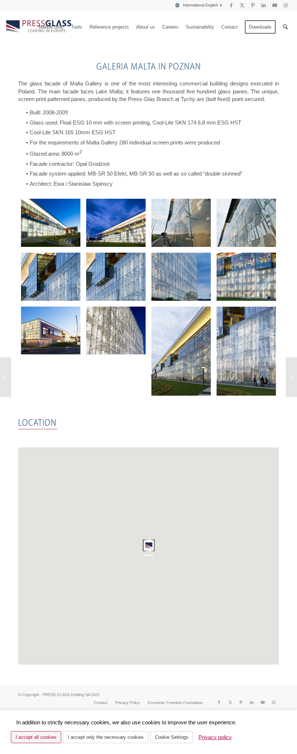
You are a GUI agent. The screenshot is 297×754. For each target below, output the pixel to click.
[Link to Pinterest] (253, 5)
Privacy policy (215, 737)
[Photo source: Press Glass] (50, 223)
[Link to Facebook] (231, 5)
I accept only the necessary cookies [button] (106, 737)
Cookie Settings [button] (171, 737)
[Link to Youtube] (274, 5)
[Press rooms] (5, 377)
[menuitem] (196, 5)
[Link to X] (242, 5)
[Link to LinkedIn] (264, 5)
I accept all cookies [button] (36, 737)
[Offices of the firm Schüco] (291, 377)
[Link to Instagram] (285, 5)
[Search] (285, 27)
